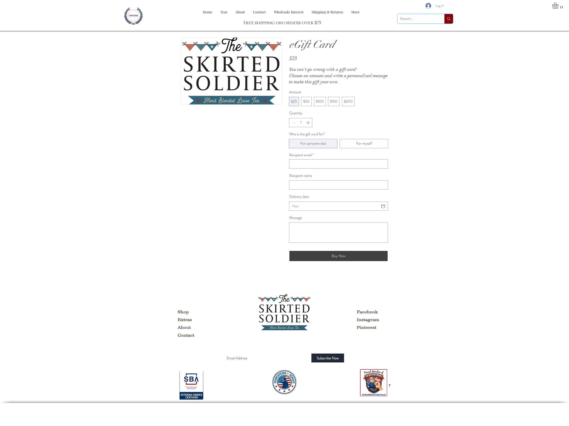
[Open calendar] (383, 206)
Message (295, 217)
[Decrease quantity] (293, 122)
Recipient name (300, 175)
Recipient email (301, 155)
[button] (559, 5)
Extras (185, 319)
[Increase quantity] (308, 122)
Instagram (368, 319)
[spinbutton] (301, 122)
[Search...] (448, 19)
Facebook (367, 311)
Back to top (382, 411)
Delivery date (299, 196)
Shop (183, 311)
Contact (186, 335)
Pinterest (366, 327)
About (184, 327)
